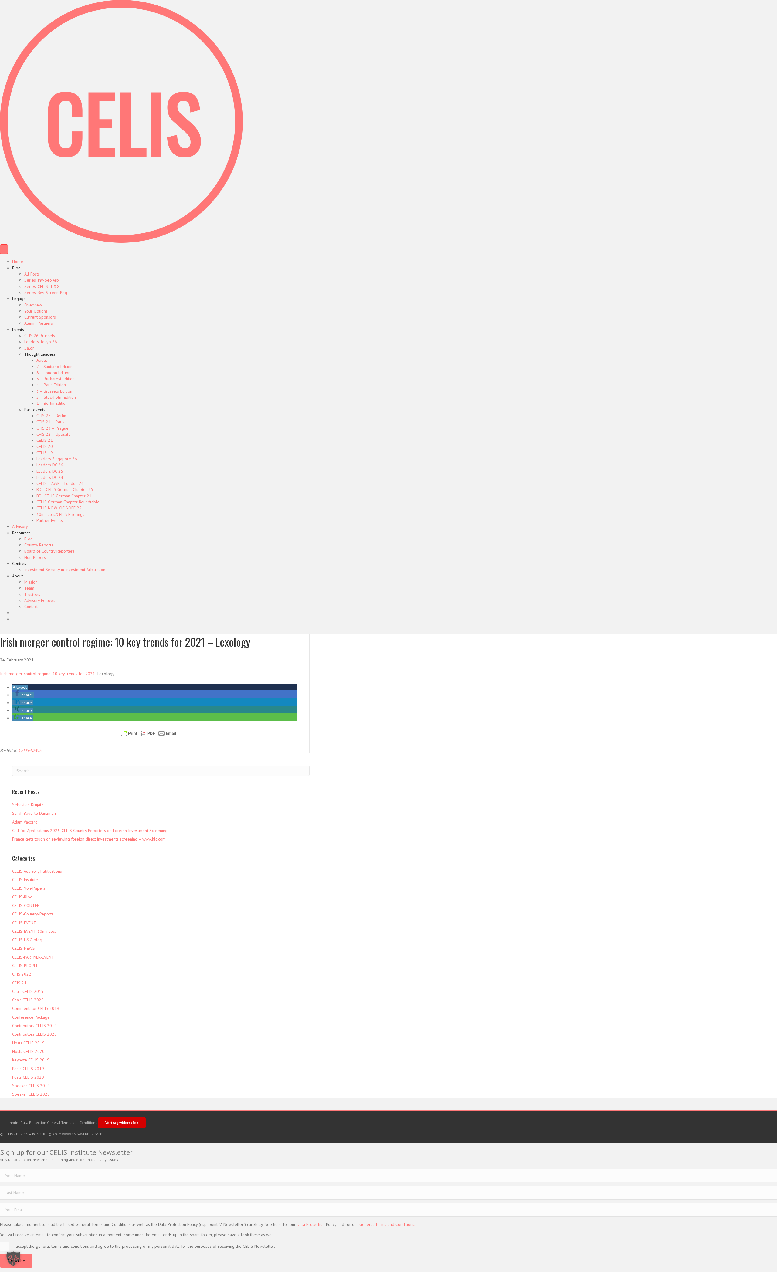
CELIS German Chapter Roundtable (68, 502)
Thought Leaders (39, 354)
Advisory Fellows (39, 600)
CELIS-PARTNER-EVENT (33, 957)
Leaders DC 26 (49, 465)
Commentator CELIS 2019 (35, 1008)
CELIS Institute (25, 879)
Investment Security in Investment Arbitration (64, 569)
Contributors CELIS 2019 (34, 1025)
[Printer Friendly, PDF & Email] (148, 733)
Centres (19, 563)
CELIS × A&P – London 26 (60, 483)
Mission (31, 582)
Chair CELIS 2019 (28, 991)
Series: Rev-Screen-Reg (45, 292)
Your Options (36, 311)
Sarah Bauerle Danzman (34, 813)
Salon (29, 348)
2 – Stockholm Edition (56, 397)
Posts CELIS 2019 (28, 1068)
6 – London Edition (53, 372)
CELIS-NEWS (30, 750)
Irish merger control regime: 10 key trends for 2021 (47, 673)
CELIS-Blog (22, 897)
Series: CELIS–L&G (41, 286)
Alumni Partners (38, 323)
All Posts (32, 274)
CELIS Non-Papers (28, 888)
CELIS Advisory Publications (37, 871)
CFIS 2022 (21, 974)
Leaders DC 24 (49, 477)
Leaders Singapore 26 (56, 459)
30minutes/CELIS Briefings (60, 514)
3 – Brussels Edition (54, 391)
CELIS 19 (44, 452)
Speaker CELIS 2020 (31, 1094)
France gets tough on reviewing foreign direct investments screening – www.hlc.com (89, 839)
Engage (19, 298)
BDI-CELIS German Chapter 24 (64, 496)
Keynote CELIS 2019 (30, 1060)
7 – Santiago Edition (54, 366)
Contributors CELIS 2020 (34, 1034)
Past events (34, 409)
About (41, 360)
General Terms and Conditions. (387, 1224)
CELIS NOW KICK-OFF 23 (59, 508)
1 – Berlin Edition (52, 403)
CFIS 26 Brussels (39, 335)
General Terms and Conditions (72, 1122)
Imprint (13, 1122)
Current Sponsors (40, 317)
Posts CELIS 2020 (28, 1077)
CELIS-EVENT (24, 922)
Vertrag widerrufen (121, 1122)
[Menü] (4, 249)
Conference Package (31, 1017)
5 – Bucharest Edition (55, 378)
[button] (20, 687)
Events (18, 329)
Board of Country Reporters (49, 551)
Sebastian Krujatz (27, 804)
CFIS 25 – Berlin (51, 415)
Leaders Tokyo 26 (40, 341)
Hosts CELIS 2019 (28, 1043)
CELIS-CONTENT (27, 905)
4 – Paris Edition (51, 384)
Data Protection (33, 1122)
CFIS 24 (19, 983)
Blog (16, 268)
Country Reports (38, 545)
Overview (33, 305)
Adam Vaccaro (25, 822)
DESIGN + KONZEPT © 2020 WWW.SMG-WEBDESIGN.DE (60, 1134)
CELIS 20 (44, 446)
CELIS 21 (44, 440)
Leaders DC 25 (49, 471)
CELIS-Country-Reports (32, 914)
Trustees (32, 594)
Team (29, 588)
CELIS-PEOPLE (25, 965)
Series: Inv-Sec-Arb (41, 280)
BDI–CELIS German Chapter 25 (64, 489)
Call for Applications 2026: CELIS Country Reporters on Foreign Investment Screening (90, 830)
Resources (21, 533)
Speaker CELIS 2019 (31, 1085)
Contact (31, 606)
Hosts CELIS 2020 (28, 1051)
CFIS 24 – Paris (50, 422)
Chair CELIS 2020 (28, 1000)
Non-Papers (35, 557)
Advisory (20, 526)
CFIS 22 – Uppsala (53, 434)
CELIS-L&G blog (27, 939)
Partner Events (49, 520)
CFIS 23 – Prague (52, 428)
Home (17, 261)
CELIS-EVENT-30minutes (34, 931)
